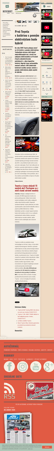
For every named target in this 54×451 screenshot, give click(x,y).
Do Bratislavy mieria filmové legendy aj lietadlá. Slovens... (8, 139)
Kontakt (49, 350)
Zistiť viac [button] (30, 448)
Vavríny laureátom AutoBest (8, 115)
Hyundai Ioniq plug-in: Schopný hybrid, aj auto (8, 167)
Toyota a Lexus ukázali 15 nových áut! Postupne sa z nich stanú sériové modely (26, 188)
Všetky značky (44, 96)
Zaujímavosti (37, 13)
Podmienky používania (10, 350)
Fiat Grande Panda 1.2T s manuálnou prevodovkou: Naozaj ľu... (9, 60)
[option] (19, 21)
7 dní (11, 53)
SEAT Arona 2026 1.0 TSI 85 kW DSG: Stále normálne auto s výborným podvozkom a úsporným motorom (47, 47)
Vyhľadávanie (6, 3)
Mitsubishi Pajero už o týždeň (8, 93)
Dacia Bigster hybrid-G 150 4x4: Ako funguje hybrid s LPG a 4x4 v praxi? (47, 34)
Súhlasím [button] (47, 447)
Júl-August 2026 (9, 410)
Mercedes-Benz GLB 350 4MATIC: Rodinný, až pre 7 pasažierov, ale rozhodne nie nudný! (47, 21)
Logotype (43, 350)
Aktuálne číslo (32, 3)
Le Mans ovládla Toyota (24, 320)
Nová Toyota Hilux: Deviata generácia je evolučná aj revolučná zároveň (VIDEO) (28, 325)
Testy (12, 13)
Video (8, 13)
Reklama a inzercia (34, 350)
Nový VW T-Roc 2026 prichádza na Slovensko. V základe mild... (9, 125)
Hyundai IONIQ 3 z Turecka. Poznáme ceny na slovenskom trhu (9, 154)
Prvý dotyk (18, 13)
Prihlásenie (49, 3)
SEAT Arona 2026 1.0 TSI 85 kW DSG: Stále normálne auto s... (8, 84)
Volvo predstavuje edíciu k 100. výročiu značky (8, 103)
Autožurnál (27, 12)
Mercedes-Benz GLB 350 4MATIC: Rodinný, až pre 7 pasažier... (8, 71)
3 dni (7, 53)
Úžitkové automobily (47, 13)
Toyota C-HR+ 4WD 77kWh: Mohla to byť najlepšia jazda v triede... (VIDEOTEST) (28, 316)
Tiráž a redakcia (23, 350)
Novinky (3, 15)
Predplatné (41, 3)
